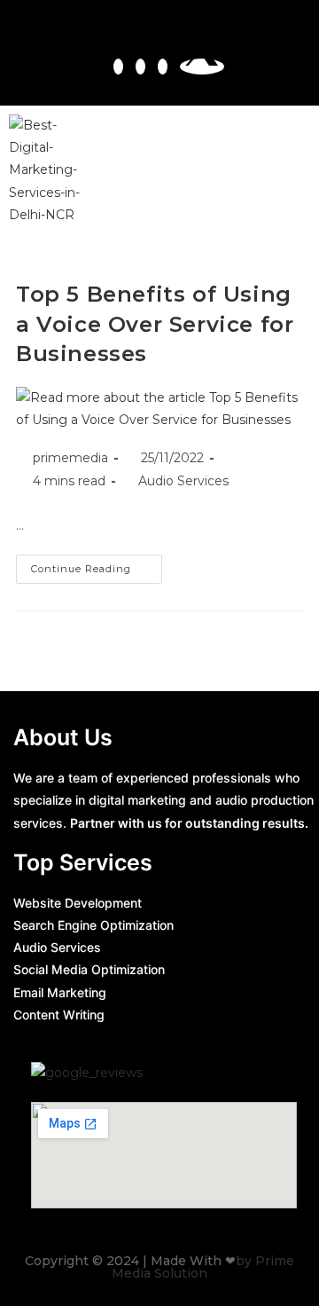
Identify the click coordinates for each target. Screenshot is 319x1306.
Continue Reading (96, 565)
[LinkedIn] (162, 67)
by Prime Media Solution (203, 1267)
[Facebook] (118, 67)
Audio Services (183, 481)
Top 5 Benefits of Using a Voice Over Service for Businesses (154, 323)
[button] (290, 171)
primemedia (70, 458)
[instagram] (140, 67)
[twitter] (202, 67)
